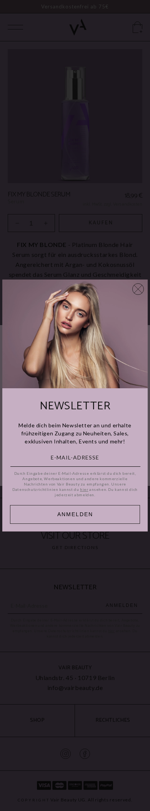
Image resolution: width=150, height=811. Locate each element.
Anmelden (75, 514)
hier (84, 489)
